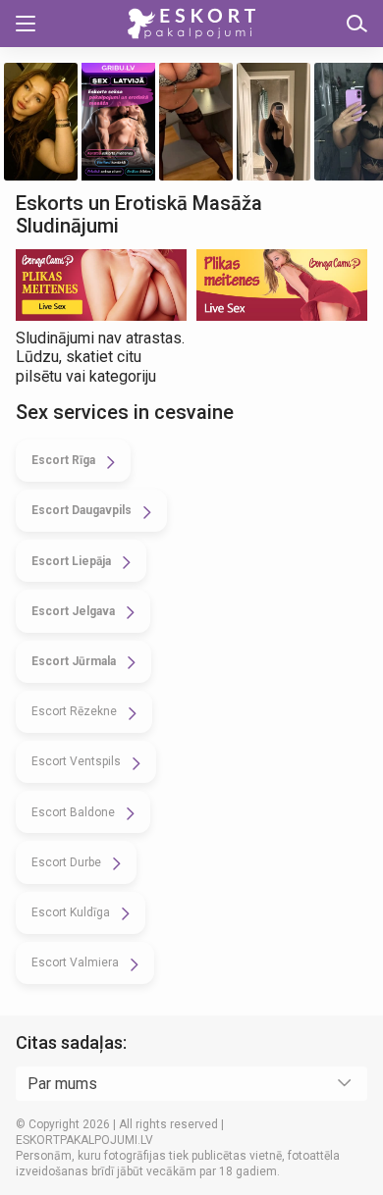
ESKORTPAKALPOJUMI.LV (84, 1140)
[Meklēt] (357, 23)
